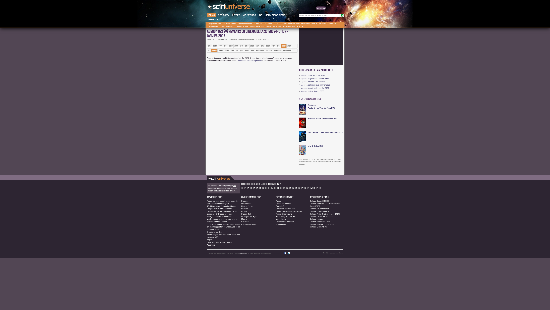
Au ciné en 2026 (259, 23)
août (252, 50)
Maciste (244, 219)
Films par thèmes (303, 23)
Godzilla (244, 208)
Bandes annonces (245, 23)
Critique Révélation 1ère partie (322, 224)
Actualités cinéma (229, 23)
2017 (236, 46)
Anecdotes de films (257, 26)
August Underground (284, 214)
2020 (252, 46)
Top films (291, 23)
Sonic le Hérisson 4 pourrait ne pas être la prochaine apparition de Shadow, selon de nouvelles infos (223, 226)
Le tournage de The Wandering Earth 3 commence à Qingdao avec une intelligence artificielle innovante (222, 214)
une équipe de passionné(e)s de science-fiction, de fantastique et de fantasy (222, 188)
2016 (231, 46)
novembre (277, 50)
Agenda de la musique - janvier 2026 (315, 85)
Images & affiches (226, 26)
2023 (268, 46)
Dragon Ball (246, 214)
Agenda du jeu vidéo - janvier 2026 (315, 78)
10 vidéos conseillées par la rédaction (221, 206)
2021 (257, 46)
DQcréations (243, 253)
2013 (215, 46)
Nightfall (210, 239)
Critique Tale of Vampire (319, 211)
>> (293, 50)
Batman (244, 211)
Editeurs (314, 23)
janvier (214, 50)
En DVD (283, 23)
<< (209, 50)
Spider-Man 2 (281, 224)
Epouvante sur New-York (285, 208)
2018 (241, 46)
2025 (278, 46)
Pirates (278, 201)
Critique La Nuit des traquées (321, 216)
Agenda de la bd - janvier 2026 (313, 81)
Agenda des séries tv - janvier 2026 (315, 88)
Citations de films (241, 26)
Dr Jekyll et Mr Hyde (249, 216)
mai (237, 50)
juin (241, 50)
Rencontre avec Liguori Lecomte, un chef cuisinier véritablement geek (223, 202)
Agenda (300, 26)
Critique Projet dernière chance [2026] (325, 214)
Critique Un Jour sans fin (319, 208)
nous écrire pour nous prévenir (250, 60)
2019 (247, 46)
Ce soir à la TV (273, 23)
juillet (247, 50)
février (220, 50)
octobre (269, 50)
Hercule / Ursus (247, 206)
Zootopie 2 (280, 206)
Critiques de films (214, 23)
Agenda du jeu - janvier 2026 (312, 91)
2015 (225, 46)
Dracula (244, 201)
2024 (273, 46)
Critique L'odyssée (317, 219)
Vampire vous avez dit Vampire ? (219, 208)
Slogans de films (289, 26)
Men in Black (281, 219)
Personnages (213, 26)
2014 (220, 46)
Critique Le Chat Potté (318, 226)
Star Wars (245, 221)
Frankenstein (246, 203)
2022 (262, 46)
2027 (289, 46)
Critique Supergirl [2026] (319, 201)
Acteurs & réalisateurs (327, 23)
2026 (284, 46)
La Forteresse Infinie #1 (285, 221)
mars (227, 50)
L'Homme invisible (248, 224)
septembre (260, 50)
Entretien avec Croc (214, 232)
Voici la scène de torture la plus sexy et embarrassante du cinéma (222, 220)
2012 (209, 46)
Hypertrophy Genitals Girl (285, 216)
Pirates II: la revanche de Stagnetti (289, 211)
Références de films (273, 26)
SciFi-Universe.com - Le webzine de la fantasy (229, 7)
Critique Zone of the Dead (320, 221)
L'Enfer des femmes (283, 203)
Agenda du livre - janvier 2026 (313, 75)
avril (232, 50)
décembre (287, 50)
